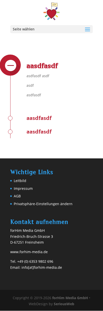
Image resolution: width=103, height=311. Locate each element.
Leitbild (20, 180)
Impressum (23, 188)
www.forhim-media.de (29, 251)
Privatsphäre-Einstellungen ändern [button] (43, 203)
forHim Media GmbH (70, 297)
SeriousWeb (64, 303)
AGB (17, 196)
